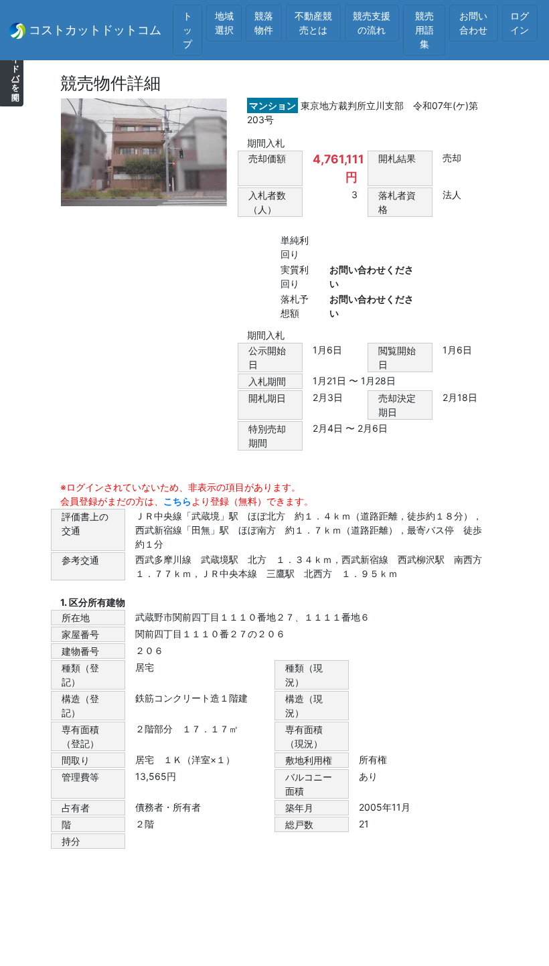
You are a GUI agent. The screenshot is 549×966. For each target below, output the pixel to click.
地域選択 (224, 22)
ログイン (519, 22)
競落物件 (263, 22)
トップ (187, 30)
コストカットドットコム (93, 30)
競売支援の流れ (371, 22)
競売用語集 (424, 30)
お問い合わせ (473, 22)
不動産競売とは (313, 22)
